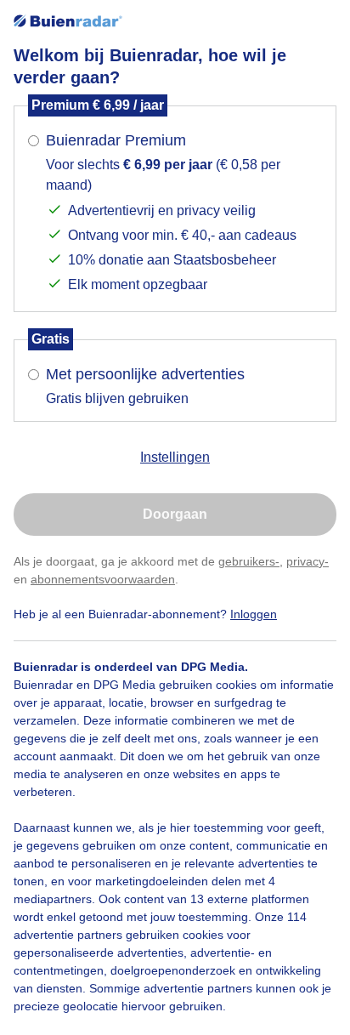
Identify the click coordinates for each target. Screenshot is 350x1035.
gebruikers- (248, 561)
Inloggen (253, 614)
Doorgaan (175, 514)
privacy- (307, 561)
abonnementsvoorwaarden (103, 579)
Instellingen (175, 457)
